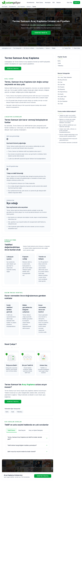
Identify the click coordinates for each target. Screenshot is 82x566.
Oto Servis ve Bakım (29, 48)
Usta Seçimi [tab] (21, 430)
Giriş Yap (69, 2)
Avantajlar (48, 2)
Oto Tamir (60, 103)
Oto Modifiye (61, 99)
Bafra (7, 411)
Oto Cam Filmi (61, 84)
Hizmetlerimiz (30, 2)
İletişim (59, 2)
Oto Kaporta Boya (62, 91)
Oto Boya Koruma (62, 79)
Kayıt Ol (76, 2)
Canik (12, 411)
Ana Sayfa (4, 6)
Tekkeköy (19, 411)
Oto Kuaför (61, 94)
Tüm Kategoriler (17, 48)
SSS (53, 2)
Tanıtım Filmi (67, 48)
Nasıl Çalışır (39, 2)
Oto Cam (60, 82)
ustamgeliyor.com (6, 48)
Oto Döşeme (61, 87)
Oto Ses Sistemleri (62, 101)
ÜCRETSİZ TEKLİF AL (41, 32)
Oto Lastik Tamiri (62, 96)
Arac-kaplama (21, 6)
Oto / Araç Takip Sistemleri (65, 77)
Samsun (29, 6)
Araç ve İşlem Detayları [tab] (36, 430)
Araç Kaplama (40, 48)
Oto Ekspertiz (61, 89)
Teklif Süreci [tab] (11, 430)
